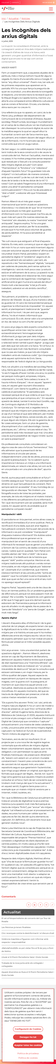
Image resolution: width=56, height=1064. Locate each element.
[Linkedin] (34, 904)
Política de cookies (28, 1058)
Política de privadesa (28, 1053)
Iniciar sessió (47, 2)
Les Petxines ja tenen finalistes (16, 927)
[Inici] (9, 8)
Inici (4, 18)
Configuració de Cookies (28, 1029)
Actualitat (14, 18)
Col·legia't (5, 2)
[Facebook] (40, 904)
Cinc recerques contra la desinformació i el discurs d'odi (28, 933)
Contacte (15, 2)
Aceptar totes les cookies (28, 1045)
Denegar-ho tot (28, 1037)
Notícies (25, 18)
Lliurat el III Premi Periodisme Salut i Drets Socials (25, 957)
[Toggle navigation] (50, 8)
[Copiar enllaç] (52, 904)
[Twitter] (28, 904)
